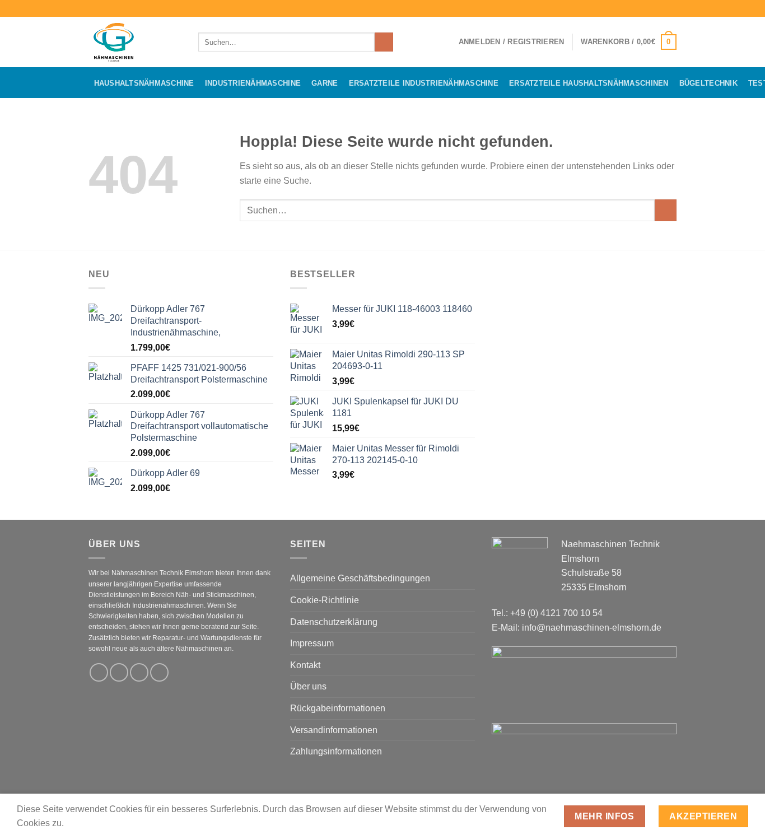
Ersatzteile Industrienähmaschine (423, 83)
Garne (324, 83)
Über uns (308, 686)
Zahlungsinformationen (336, 751)
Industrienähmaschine (253, 83)
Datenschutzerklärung (333, 622)
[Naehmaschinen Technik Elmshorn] (134, 42)
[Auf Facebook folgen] (649, 8)
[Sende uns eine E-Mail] (671, 8)
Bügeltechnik (708, 83)
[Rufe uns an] (159, 672)
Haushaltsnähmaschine (144, 83)
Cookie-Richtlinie (324, 600)
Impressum (312, 643)
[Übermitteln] (384, 42)
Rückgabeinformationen (337, 708)
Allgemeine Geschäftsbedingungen (360, 578)
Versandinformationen (333, 730)
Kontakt (305, 665)
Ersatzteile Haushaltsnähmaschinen (588, 83)
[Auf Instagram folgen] (660, 8)
